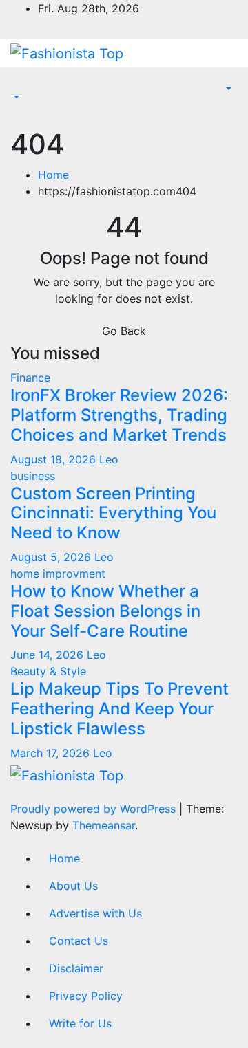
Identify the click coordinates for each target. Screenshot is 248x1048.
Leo (108, 459)
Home (53, 175)
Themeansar (103, 825)
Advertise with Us (95, 913)
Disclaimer (76, 968)
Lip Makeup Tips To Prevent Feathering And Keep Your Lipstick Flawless (119, 709)
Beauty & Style (48, 671)
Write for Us (80, 1023)
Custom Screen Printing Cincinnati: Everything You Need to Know (113, 513)
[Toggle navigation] (20, 85)
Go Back (124, 331)
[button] (15, 98)
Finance (30, 377)
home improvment (57, 573)
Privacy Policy (86, 996)
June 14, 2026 (48, 655)
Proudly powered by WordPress (94, 809)
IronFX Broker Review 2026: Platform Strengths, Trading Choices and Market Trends (119, 415)
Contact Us (78, 941)
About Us (73, 886)
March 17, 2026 (51, 753)
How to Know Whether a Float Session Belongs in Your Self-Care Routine (105, 611)
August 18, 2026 (54, 459)
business (32, 476)
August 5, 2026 (52, 557)
